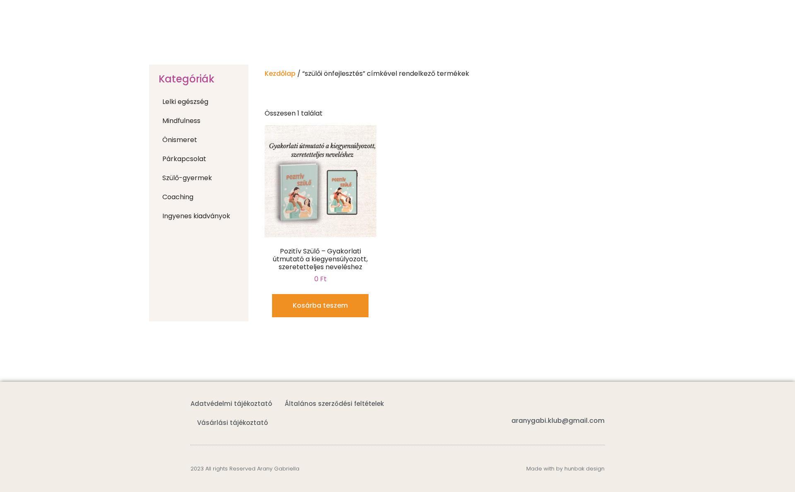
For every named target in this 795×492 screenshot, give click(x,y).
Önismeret (179, 140)
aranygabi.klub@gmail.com (558, 420)
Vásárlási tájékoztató (232, 422)
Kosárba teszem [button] (320, 305)
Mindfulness (181, 120)
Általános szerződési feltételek (334, 403)
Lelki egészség (185, 101)
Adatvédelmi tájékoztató (231, 403)
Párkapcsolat (184, 159)
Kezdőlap (280, 73)
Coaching (177, 197)
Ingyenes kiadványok (196, 216)
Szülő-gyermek (187, 178)
